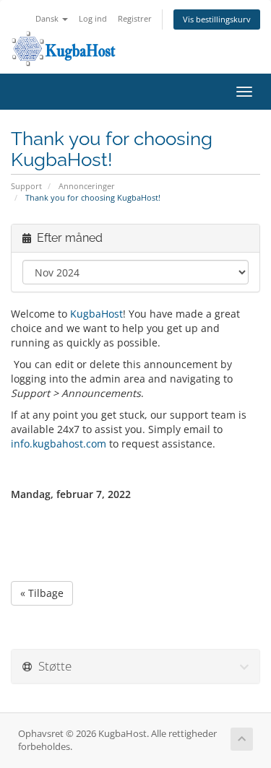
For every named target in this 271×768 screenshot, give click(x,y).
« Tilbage (42, 593)
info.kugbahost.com (58, 443)
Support (26, 185)
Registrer (135, 18)
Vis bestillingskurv (217, 19)
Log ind (93, 18)
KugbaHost (96, 313)
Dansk (48, 18)
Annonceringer (87, 185)
